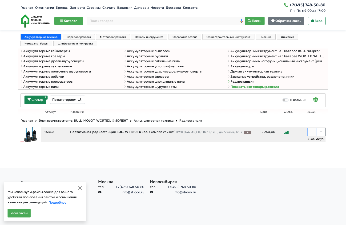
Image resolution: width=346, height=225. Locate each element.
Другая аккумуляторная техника (256, 71)
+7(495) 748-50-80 (130, 187)
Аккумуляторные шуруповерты (152, 87)
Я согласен (19, 213)
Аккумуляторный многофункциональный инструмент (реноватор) (278, 61)
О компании (44, 8)
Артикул (50, 111)
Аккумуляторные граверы (44, 56)
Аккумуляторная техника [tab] (40, 37)
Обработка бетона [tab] (185, 37)
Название (77, 111)
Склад (288, 111)
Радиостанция (242, 82)
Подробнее (57, 203)
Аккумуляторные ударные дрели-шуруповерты (164, 71)
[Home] (35, 21)
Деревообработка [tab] (79, 37)
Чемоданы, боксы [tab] (36, 43)
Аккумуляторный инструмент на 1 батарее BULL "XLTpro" (275, 51)
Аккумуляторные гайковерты (46, 51)
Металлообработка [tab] (113, 37)
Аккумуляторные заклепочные (47, 66)
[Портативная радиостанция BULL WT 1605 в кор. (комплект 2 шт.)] (30, 134)
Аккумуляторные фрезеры (148, 77)
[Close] (80, 188)
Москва (105, 181)
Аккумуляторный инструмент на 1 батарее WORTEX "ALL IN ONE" (278, 56)
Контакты (190, 8)
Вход (318, 21)
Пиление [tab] (266, 37)
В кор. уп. (315, 139)
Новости (157, 8)
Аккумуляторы (242, 66)
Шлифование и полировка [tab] (75, 43)
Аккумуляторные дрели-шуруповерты (53, 61)
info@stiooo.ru (133, 192)
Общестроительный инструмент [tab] (228, 37)
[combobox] (67, 100)
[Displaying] (316, 100)
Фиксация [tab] (287, 37)
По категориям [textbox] (64, 99)
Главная (26, 8)
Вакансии (124, 8)
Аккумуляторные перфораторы (48, 82)
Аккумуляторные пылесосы (148, 51)
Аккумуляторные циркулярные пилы (156, 82)
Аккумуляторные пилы (41, 87)
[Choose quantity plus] (321, 132)
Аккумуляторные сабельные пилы (153, 61)
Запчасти (77, 8)
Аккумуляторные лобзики (43, 77)
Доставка (173, 8)
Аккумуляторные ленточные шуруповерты (57, 71)
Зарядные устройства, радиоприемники (262, 77)
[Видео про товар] (247, 132)
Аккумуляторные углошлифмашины (155, 66)
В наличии (298, 100)
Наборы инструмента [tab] (149, 37)
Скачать (108, 8)
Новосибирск (163, 181)
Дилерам (141, 8)
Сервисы (94, 8)
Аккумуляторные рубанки (147, 56)
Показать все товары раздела (254, 87)
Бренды (62, 8)
